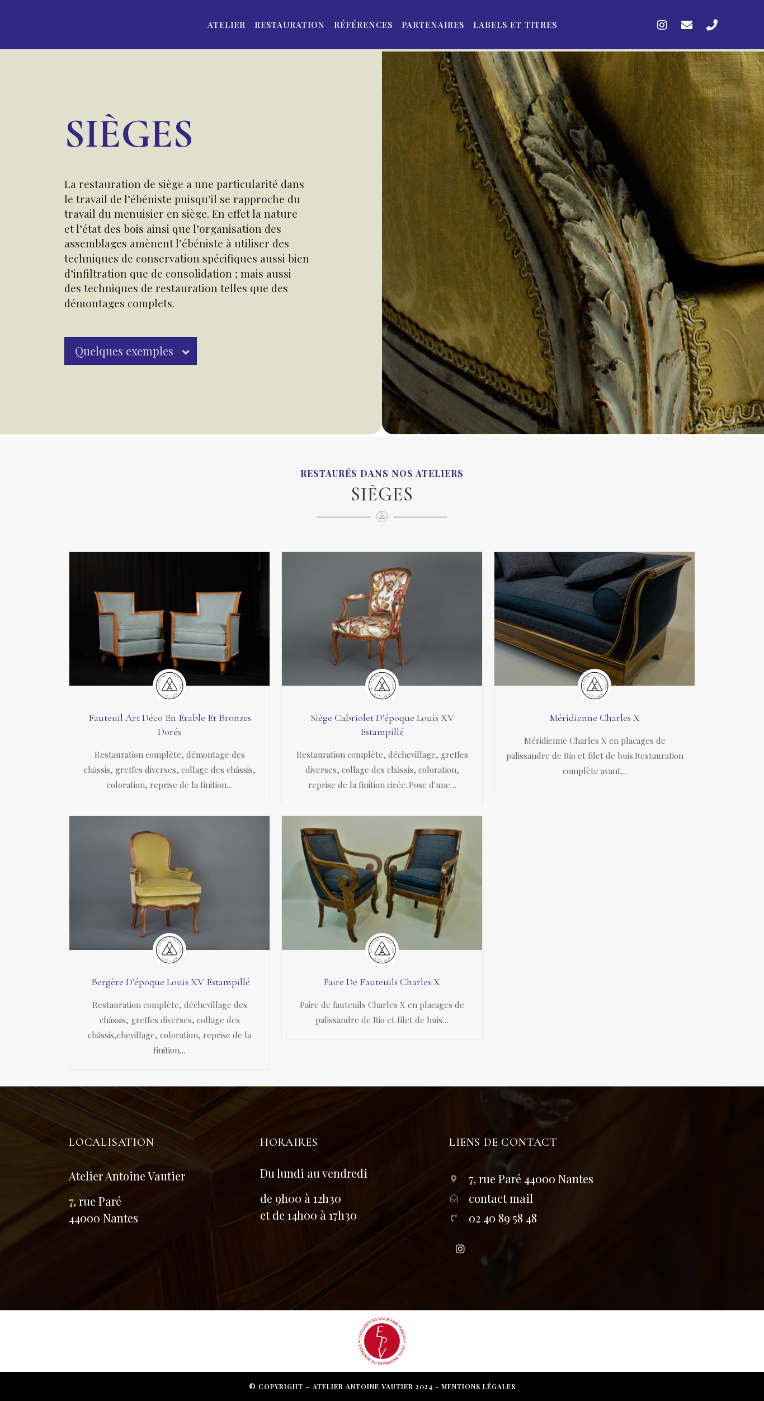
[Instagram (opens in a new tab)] (662, 25)
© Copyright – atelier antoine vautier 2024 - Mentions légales (382, 1386)
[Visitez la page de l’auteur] (169, 685)
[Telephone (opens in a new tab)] (712, 25)
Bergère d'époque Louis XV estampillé (169, 982)
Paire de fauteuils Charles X (382, 982)
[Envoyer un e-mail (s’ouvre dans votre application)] (687, 25)
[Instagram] (460, 1249)
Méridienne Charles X (595, 717)
